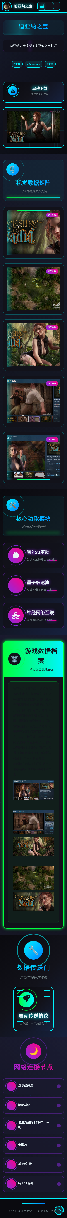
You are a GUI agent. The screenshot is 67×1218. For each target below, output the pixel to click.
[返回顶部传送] (59, 1210)
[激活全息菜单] (48, 6)
